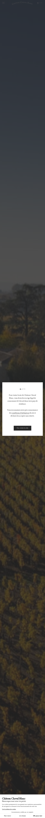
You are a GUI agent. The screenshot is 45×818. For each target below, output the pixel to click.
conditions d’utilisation (20, 413)
